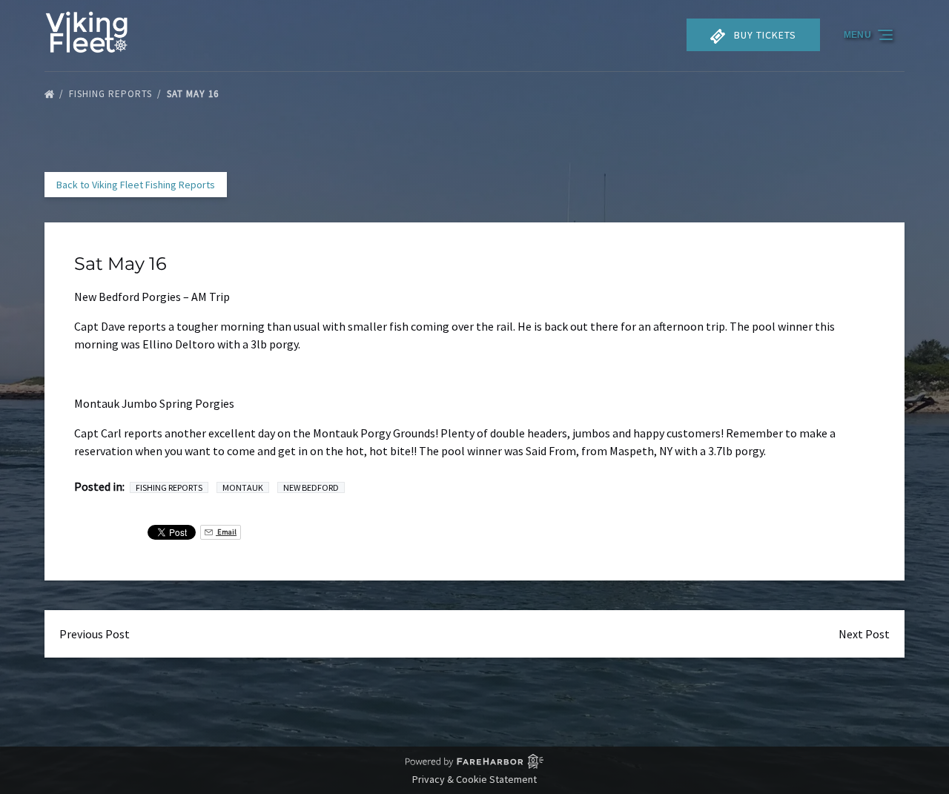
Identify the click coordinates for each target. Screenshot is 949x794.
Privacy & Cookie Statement (474, 779)
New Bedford (311, 487)
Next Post (864, 633)
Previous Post (94, 633)
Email (226, 532)
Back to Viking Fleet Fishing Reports (135, 184)
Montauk (242, 487)
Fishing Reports (112, 93)
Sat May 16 (194, 93)
